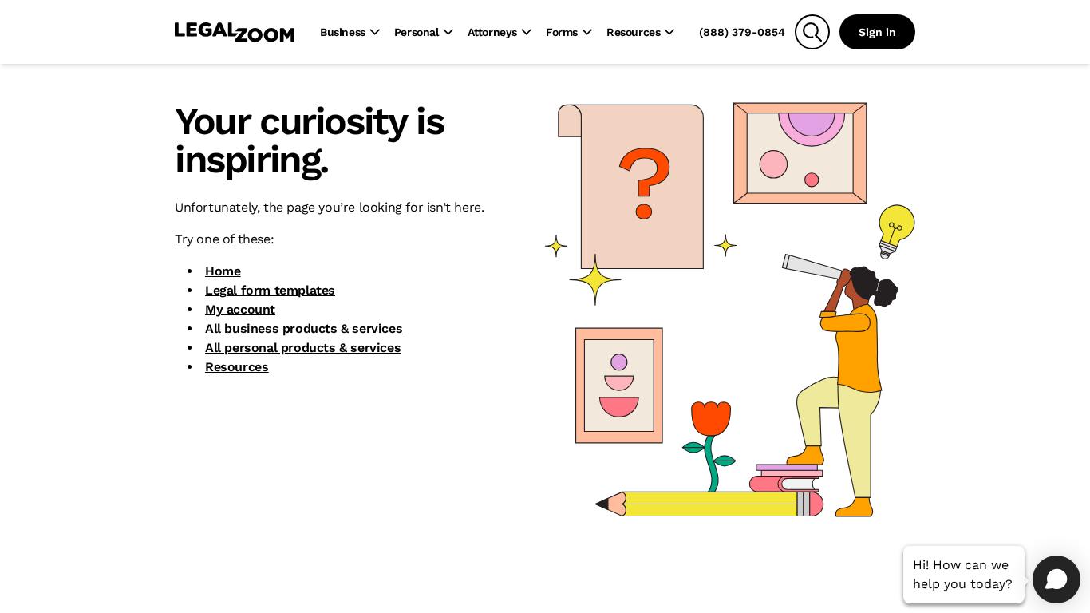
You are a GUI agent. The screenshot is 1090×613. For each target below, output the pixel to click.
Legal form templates (270, 290)
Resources (236, 366)
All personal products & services (303, 347)
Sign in (877, 32)
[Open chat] (1056, 579)
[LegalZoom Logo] (234, 32)
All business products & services (303, 328)
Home (222, 271)
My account (240, 309)
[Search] (812, 31)
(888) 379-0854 (742, 32)
